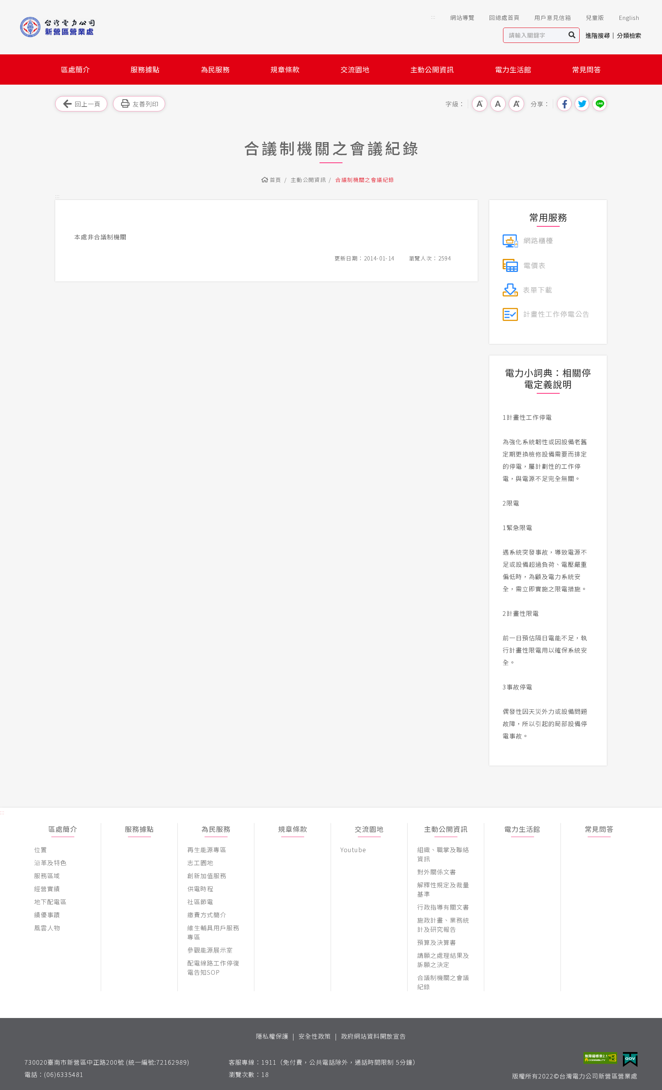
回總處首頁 (504, 17)
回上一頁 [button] (88, 103)
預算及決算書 (436, 942)
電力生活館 (513, 69)
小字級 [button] (479, 103)
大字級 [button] (516, 103)
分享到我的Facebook (564, 104)
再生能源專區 (206, 849)
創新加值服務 (206, 875)
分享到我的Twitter (582, 104)
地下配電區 (50, 901)
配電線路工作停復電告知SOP (213, 967)
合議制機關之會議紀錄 (443, 982)
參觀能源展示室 (210, 949)
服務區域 (47, 875)
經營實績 (47, 888)
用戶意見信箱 (552, 17)
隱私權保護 (272, 1036)
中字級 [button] (498, 103)
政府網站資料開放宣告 (373, 1036)
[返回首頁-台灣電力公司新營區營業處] (69, 27)
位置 (40, 849)
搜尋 (572, 35)
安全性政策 (314, 1036)
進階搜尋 (597, 35)
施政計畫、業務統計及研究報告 (443, 924)
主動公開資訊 (432, 69)
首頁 (276, 179)
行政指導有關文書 (443, 907)
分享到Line (599, 104)
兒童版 (595, 17)
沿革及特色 (50, 862)
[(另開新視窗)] (528, 240)
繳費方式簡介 (206, 914)
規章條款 (285, 69)
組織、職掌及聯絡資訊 (443, 854)
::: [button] (433, 16)
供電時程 (200, 888)
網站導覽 (462, 17)
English (629, 17)
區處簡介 (75, 69)
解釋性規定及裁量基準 (443, 889)
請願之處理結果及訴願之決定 (443, 960)
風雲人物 (47, 927)
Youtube (353, 849)
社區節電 (200, 901)
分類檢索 (629, 35)
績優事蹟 (47, 914)
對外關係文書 (436, 871)
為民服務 (215, 69)
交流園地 (355, 69)
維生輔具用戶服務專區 (213, 932)
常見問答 (586, 69)
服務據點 (145, 69)
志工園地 (200, 862)
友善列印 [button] (146, 103)
